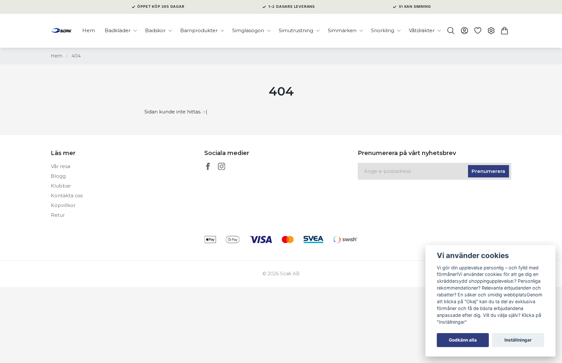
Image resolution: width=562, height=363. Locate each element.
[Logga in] (464, 30)
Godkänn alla (463, 340)
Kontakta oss (67, 195)
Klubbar (61, 186)
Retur (58, 215)
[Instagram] (221, 166)
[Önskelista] (477, 30)
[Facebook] (208, 166)
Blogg (58, 176)
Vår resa (60, 166)
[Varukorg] (504, 30)
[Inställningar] (491, 30)
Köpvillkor (63, 205)
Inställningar (518, 340)
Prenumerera (488, 171)
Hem (56, 56)
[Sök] (451, 30)
